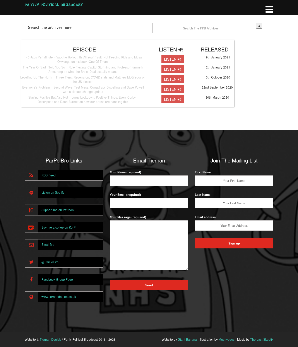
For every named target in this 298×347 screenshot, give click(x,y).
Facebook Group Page (57, 279)
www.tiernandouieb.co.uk (58, 296)
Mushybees (227, 339)
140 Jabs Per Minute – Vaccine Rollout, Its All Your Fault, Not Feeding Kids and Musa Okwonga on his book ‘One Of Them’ (83, 59)
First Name (203, 172)
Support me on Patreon (57, 210)
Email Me (47, 244)
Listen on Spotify (52, 192)
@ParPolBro (49, 262)
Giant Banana (187, 339)
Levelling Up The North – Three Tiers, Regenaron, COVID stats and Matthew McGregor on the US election (83, 79)
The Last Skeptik (261, 339)
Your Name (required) (125, 172)
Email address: (206, 217)
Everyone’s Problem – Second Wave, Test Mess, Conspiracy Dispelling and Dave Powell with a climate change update (83, 89)
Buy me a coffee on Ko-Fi (58, 227)
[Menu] (269, 7)
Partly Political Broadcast (54, 5)
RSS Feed (48, 175)
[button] (259, 26)
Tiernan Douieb (50, 339)
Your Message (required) (128, 217)
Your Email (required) (125, 194)
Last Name (203, 194)
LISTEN (171, 59)
